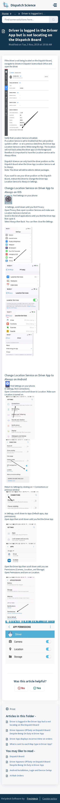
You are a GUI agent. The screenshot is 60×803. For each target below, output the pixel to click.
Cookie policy (49, 798)
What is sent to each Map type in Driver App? (31, 744)
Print (13, 709)
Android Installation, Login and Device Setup (31, 770)
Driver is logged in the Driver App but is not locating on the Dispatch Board (30, 723)
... (15, 13)
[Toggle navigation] (55, 5)
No (23, 688)
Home (5, 13)
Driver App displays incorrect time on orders (31, 738)
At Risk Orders (17, 775)
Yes (39, 688)
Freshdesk (32, 798)
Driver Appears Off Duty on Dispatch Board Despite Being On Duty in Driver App (30, 732)
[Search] (53, 19)
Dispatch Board (17, 756)
